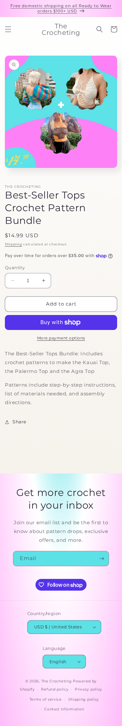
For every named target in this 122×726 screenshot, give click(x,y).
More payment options (61, 338)
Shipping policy (83, 699)
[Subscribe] (101, 558)
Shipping (13, 244)
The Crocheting (56, 681)
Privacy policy (88, 689)
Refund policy (54, 689)
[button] (8, 29)
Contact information (64, 709)
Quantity (15, 267)
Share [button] (19, 422)
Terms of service (46, 699)
